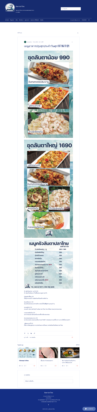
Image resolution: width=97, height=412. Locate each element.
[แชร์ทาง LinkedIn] (31, 333)
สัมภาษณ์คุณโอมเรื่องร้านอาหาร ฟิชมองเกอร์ (68, 361)
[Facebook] (89, 20)
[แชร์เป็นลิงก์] (34, 333)
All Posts (19, 33)
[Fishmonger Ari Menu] (27, 352)
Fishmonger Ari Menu (24, 360)
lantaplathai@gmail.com (75, 20)
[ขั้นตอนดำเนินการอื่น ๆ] (72, 42)
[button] (77, 32)
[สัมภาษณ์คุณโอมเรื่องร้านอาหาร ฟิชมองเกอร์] (69, 352)
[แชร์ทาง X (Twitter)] (28, 333)
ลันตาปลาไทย (20, 6)
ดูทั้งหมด (78, 344)
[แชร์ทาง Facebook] (24, 333)
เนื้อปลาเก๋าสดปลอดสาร (47, 360)
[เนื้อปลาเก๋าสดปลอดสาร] (48, 352)
